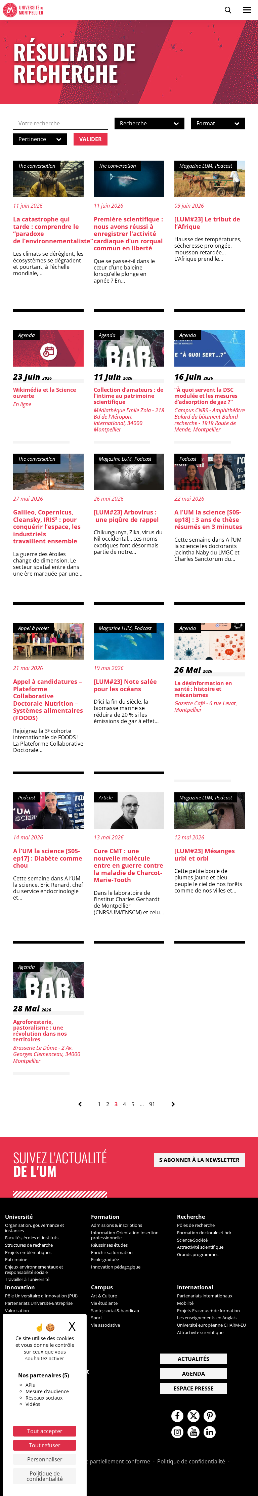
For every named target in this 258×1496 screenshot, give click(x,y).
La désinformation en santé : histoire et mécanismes (203, 689)
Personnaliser (44, 1459)
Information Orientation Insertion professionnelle (125, 1235)
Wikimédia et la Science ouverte (44, 393)
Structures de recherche (29, 1245)
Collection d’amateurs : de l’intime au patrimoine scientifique (128, 395)
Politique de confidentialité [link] (45, 1476)
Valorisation (17, 1310)
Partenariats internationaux (204, 1296)
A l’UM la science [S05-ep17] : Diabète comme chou (47, 858)
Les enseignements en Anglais (206, 1318)
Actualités (193, 1359)
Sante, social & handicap (115, 1310)
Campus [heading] (102, 1287)
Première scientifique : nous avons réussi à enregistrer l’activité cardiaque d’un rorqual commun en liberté (128, 233)
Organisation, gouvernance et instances (34, 1227)
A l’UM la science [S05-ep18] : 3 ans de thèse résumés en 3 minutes (208, 519)
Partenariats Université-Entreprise (39, 1303)
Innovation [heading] (20, 1287)
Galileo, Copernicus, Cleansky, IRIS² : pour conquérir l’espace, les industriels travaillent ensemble (47, 526)
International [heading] (195, 1287)
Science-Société (192, 1240)
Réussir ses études (109, 1245)
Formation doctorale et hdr (204, 1233)
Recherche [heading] (191, 1217)
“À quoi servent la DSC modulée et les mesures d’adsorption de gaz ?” (206, 395)
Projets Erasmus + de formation (208, 1310)
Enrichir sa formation (112, 1252)
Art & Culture (104, 1296)
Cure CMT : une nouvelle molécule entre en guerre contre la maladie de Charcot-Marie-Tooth (128, 865)
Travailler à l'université (27, 1279)
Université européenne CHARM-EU (211, 1325)
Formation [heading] (105, 1217)
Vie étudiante (104, 1303)
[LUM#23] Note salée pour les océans (125, 685)
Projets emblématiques (28, 1252)
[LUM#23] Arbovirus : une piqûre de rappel (126, 516)
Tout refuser (44, 1445)
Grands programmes (197, 1254)
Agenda (193, 1373)
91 (152, 1104)
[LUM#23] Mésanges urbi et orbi (204, 854)
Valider (90, 139)
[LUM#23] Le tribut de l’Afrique (207, 223)
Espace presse (194, 1388)
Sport (96, 1318)
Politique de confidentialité (191, 1461)
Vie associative (105, 1325)
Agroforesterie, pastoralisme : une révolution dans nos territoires (40, 1030)
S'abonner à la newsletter (199, 1160)
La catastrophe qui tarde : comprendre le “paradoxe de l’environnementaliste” (53, 230)
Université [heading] (19, 1217)
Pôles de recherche (196, 1225)
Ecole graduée (105, 1259)
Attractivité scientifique (200, 1247)
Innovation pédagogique (115, 1267)
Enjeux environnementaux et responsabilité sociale (34, 1269)
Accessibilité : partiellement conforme (102, 1461)
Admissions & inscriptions (116, 1225)
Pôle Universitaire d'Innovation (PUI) (41, 1296)
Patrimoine (16, 1259)
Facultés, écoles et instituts (31, 1238)
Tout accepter (44, 1431)
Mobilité (185, 1303)
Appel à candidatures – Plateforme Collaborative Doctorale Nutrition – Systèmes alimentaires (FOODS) (48, 699)
